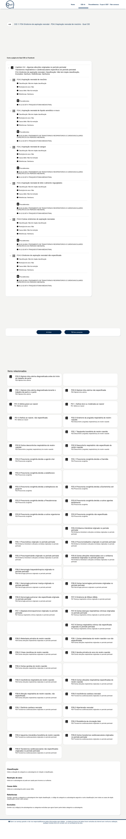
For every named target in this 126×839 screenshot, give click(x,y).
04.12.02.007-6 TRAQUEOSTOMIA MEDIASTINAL (35, 105)
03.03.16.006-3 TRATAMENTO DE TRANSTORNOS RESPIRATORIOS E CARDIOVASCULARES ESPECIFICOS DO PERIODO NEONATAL (50, 172)
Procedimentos (93, 4)
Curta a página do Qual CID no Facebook (20, 58)
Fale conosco (114, 4)
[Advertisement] (63, 41)
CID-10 (83, 4)
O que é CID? (104, 4)
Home (73, 4)
